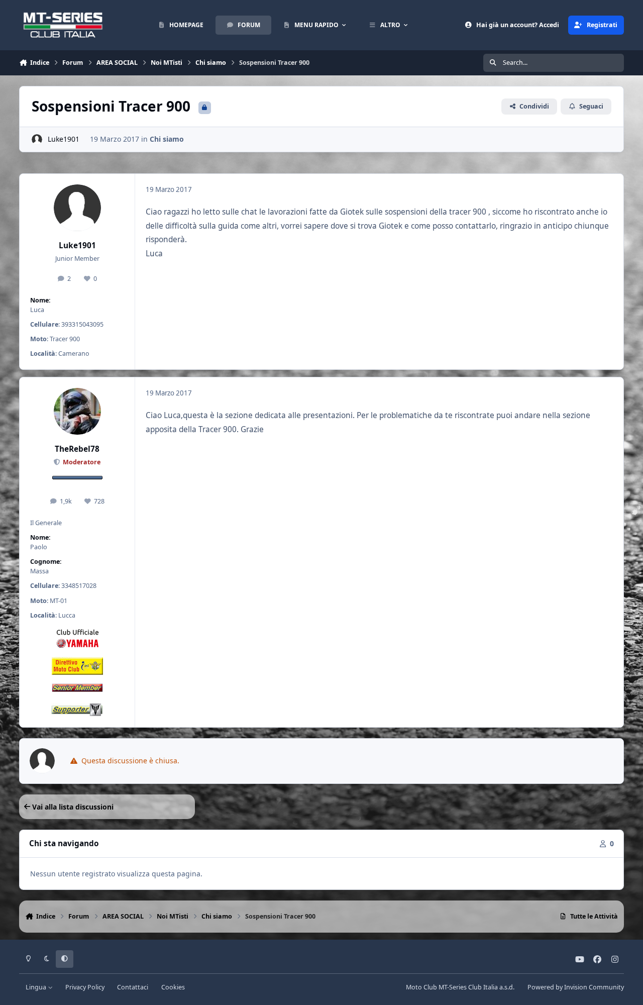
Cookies (173, 987)
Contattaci (132, 987)
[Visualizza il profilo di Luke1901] (37, 139)
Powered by (575, 987)
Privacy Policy (84, 987)
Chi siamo (167, 139)
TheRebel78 (77, 449)
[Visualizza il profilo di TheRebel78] (77, 411)
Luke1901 (63, 139)
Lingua (37, 987)
